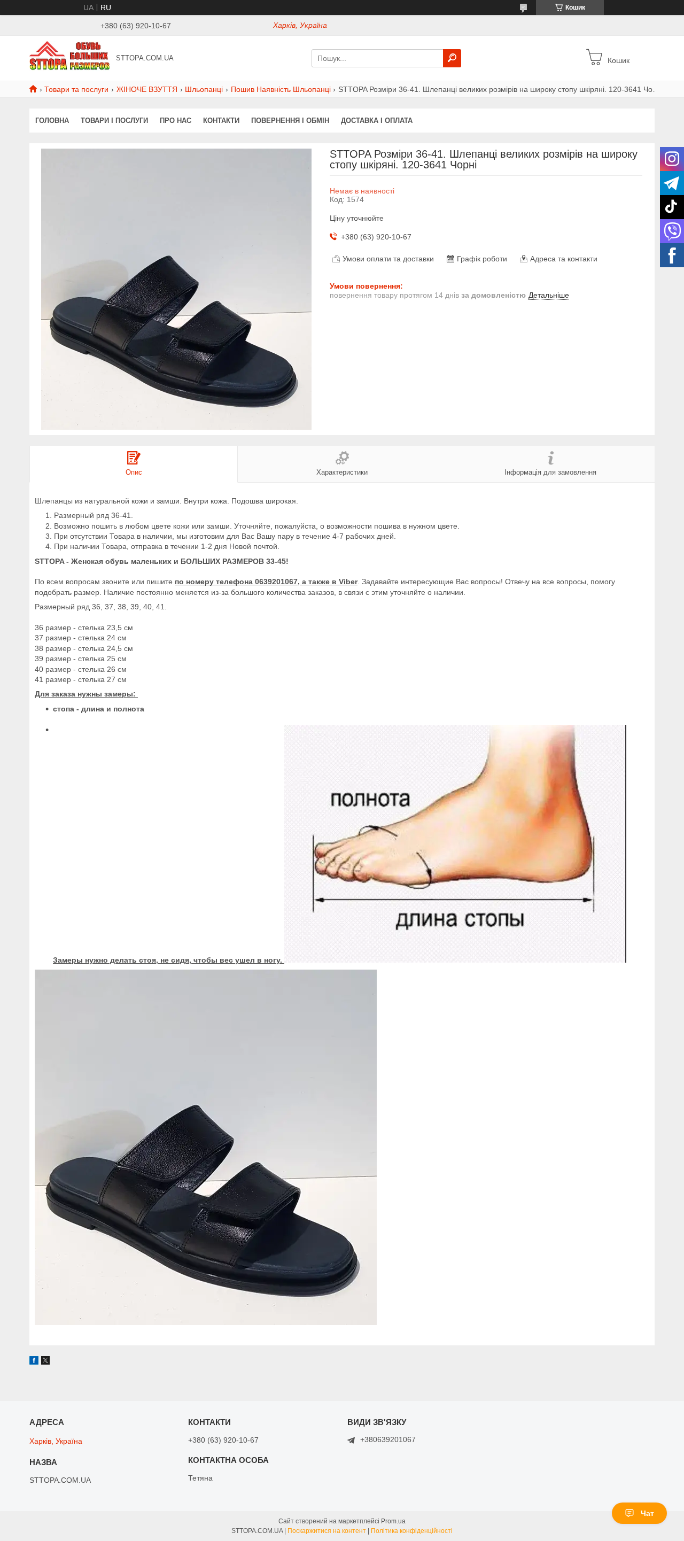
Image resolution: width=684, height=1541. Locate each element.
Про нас (175, 121)
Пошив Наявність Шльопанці (281, 89)
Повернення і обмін (290, 121)
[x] (45, 1362)
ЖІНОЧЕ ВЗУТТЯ (146, 89)
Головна (52, 121)
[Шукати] (452, 58)
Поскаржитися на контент (326, 1531)
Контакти (221, 121)
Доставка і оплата (377, 121)
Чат (647, 1513)
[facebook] (33, 1362)
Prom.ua (393, 1521)
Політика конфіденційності (412, 1531)
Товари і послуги (114, 121)
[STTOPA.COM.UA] (69, 57)
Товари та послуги (76, 89)
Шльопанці (204, 89)
